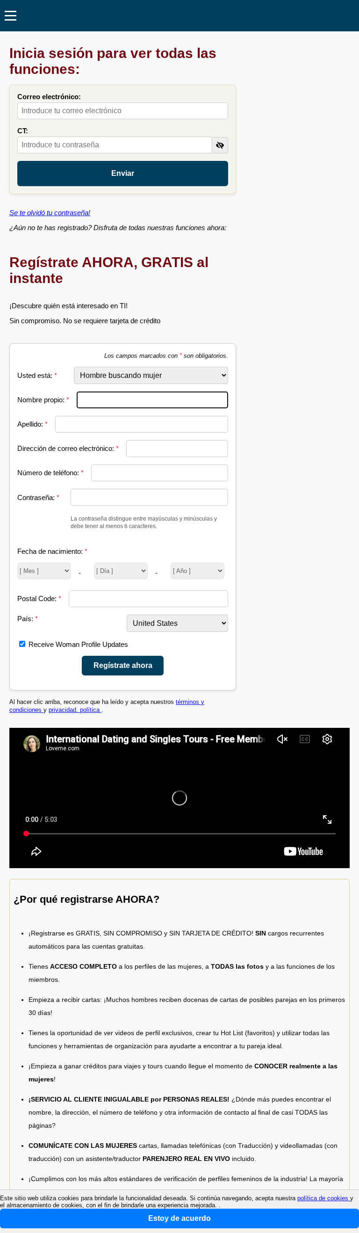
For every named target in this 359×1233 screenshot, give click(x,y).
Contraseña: (38, 497)
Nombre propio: (43, 400)
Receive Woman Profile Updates (78, 644)
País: (27, 619)
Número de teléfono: (50, 473)
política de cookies (323, 1198)
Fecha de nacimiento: (52, 551)
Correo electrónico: (49, 97)
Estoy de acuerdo (179, 1218)
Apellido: (32, 424)
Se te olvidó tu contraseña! (49, 213)
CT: (22, 131)
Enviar (122, 173)
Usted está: (37, 375)
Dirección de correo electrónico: (68, 448)
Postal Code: (39, 598)
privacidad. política (75, 710)
